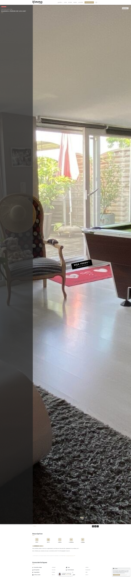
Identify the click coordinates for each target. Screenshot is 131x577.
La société (80, 2)
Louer (65, 2)
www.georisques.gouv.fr (70, 555)
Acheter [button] (59, 2)
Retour (34, 525)
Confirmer (116, 574)
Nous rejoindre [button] (89, 2)
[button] (93, 526)
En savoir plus (123, 574)
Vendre (75, 2)
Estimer (70, 2)
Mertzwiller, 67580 (6, 9)
